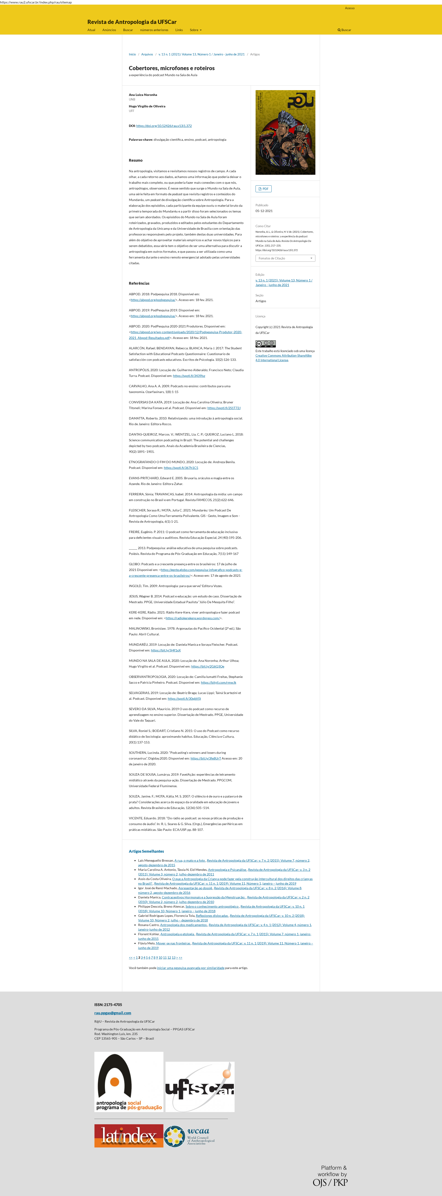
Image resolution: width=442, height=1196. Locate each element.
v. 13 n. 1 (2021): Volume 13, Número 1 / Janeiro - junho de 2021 (202, 54)
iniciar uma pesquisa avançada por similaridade (190, 968)
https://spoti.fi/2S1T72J (224, 408)
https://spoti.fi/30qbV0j (184, 698)
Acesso (350, 8)
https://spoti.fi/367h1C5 (181, 468)
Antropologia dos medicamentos (183, 925)
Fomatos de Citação (272, 258)
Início (132, 54)
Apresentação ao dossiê (195, 888)
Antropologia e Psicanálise (227, 870)
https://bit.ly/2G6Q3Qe (207, 666)
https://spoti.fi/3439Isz (189, 376)
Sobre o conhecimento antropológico (212, 906)
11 (165, 957)
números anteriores (154, 30)
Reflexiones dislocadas (212, 916)
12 (169, 957)
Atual (91, 30)
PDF (265, 189)
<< (131, 957)
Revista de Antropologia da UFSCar (132, 21)
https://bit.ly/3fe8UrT (206, 758)
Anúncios (109, 30)
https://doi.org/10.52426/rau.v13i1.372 (164, 126)
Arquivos (147, 54)
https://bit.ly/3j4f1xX (166, 650)
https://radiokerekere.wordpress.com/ (193, 618)
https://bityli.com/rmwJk (218, 682)
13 (173, 957)
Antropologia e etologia (177, 934)
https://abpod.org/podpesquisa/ (153, 300)
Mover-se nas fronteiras (173, 943)
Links (179, 30)
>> (180, 957)
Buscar (128, 30)
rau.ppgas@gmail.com (112, 1013)
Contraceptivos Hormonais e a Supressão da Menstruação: (204, 897)
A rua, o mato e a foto (190, 860)
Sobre (194, 30)
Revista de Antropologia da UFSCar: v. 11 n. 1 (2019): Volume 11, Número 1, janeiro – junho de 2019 (225, 883)
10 (160, 957)
